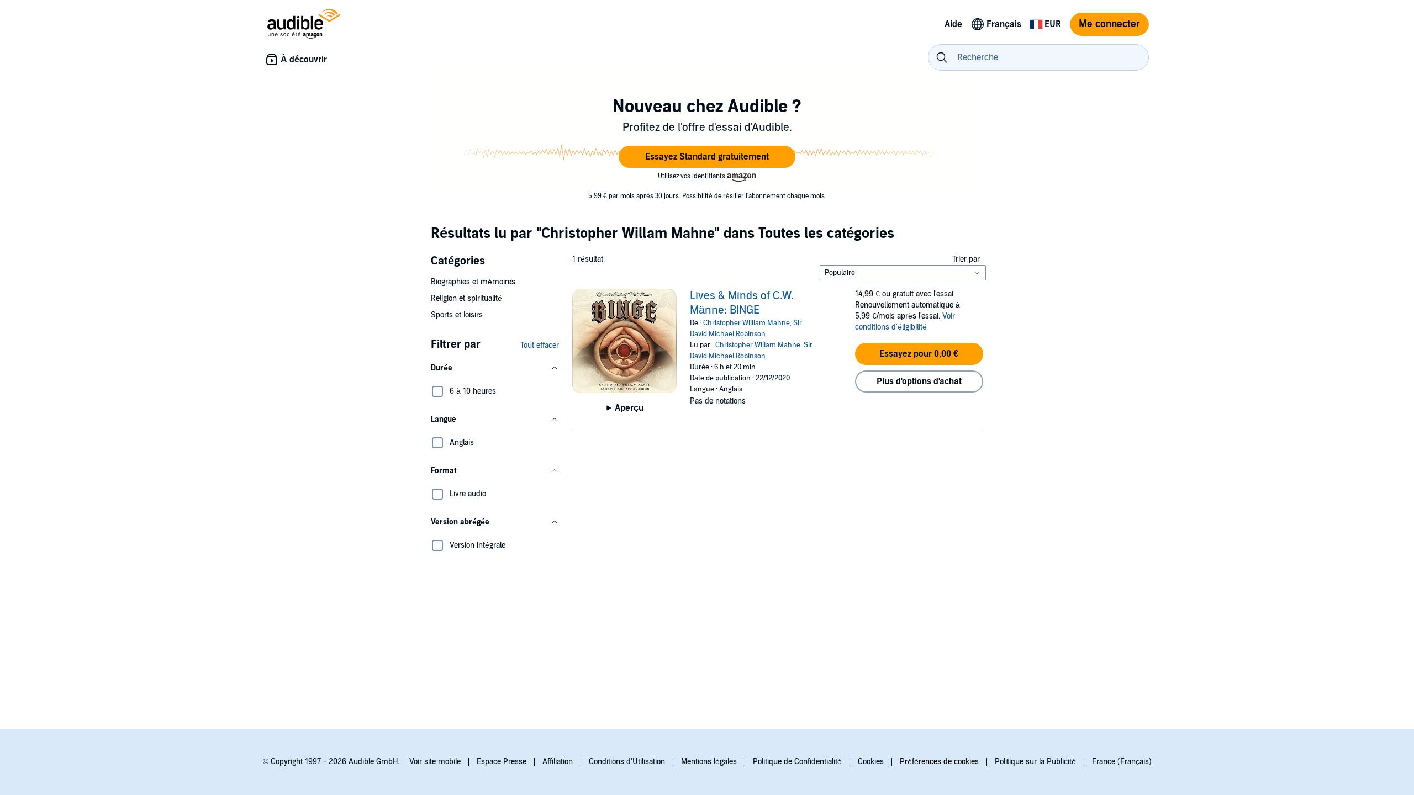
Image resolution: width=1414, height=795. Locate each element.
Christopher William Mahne (746, 323)
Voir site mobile (435, 761)
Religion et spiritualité (466, 298)
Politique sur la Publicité (1035, 761)
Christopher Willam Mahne (757, 345)
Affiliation (557, 761)
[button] (707, 157)
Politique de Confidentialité (797, 761)
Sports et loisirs (457, 315)
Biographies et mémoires (473, 282)
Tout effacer (539, 345)
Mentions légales (709, 761)
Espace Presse (501, 761)
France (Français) (1122, 761)
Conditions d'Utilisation (627, 761)
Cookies (871, 761)
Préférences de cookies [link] (939, 761)
